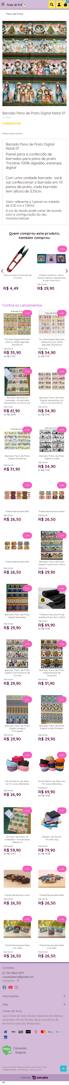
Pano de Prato (14, 13)
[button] (59, 4)
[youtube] (10, 987)
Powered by (26, 1077)
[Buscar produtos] (52, 4)
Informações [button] (10, 996)
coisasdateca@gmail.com (18, 976)
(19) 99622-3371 (15, 973)
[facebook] (4, 987)
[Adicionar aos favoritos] (7, 247)
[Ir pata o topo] (63, 1069)
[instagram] (16, 987)
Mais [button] (5, 1004)
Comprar (19, 294)
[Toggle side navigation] (3, 4)
